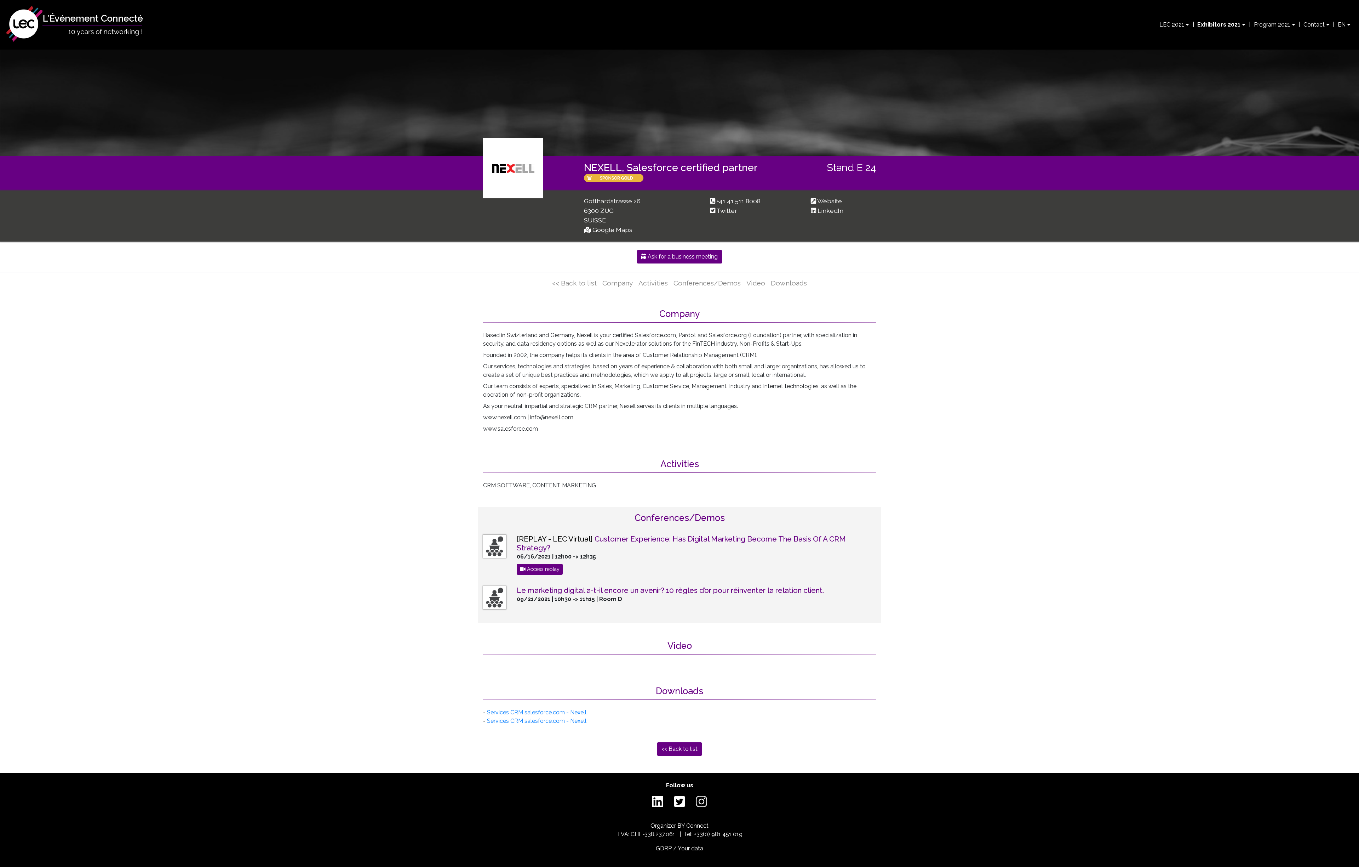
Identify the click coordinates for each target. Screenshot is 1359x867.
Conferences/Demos (707, 283)
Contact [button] (1314, 24)
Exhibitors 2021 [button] (1219, 24)
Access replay (543, 569)
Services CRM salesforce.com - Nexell (536, 712)
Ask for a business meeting (682, 256)
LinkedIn (830, 210)
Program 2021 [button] (1273, 24)
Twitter (726, 210)
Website (829, 201)
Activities (653, 283)
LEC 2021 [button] (1172, 24)
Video (755, 283)
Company (617, 283)
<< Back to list (574, 283)
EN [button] (1342, 24)
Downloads (789, 283)
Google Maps (612, 229)
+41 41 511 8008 (739, 201)
